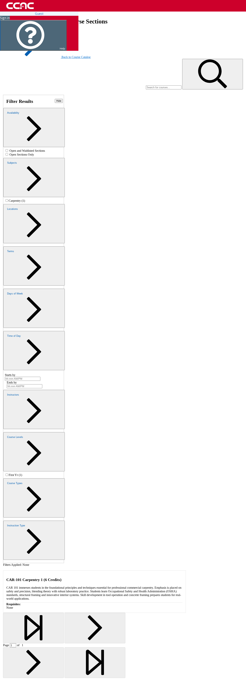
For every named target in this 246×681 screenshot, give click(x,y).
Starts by (10, 375)
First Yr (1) (15, 475)
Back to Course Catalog (76, 57)
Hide (58, 100)
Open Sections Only (21, 154)
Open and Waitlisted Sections (27, 150)
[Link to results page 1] (33, 628)
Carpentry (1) (17, 200)
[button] (212, 74)
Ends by (12, 382)
